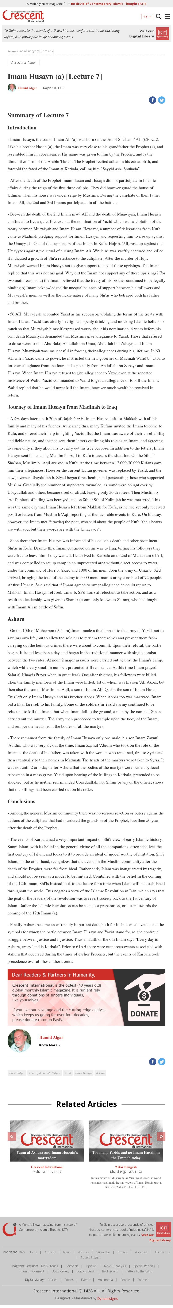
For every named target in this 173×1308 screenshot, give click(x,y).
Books (69, 1280)
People (125, 1280)
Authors (83, 1252)
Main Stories (49, 1266)
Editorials (72, 1266)
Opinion (91, 1266)
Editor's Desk (86, 1271)
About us (141, 1252)
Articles (52, 1280)
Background (110, 1271)
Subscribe (103, 1252)
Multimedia (105, 1280)
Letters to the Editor (140, 1271)
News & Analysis (115, 1266)
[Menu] (167, 16)
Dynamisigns (107, 1298)
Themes (143, 1280)
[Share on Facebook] (152, 99)
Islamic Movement (32, 1271)
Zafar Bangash (126, 1166)
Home (33, 1252)
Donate (123, 1252)
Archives (50, 1252)
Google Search (90, 1258)
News (67, 1252)
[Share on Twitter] (161, 99)
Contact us (162, 1252)
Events (85, 1280)
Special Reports (144, 1266)
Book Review (60, 1271)
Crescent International (47, 1166)
